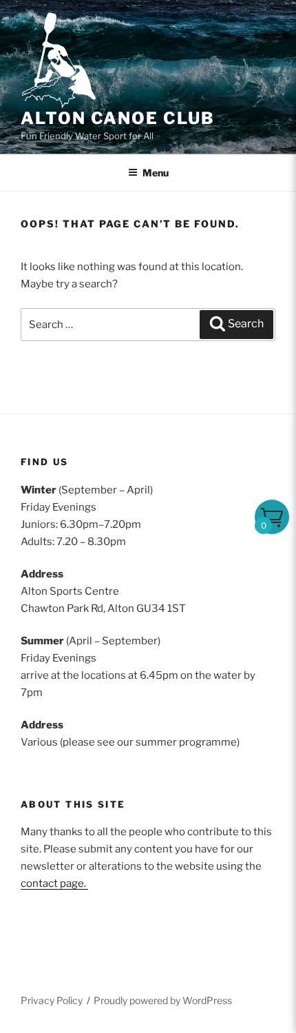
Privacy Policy (52, 1000)
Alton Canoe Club (118, 118)
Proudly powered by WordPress (163, 1000)
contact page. (54, 883)
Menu (155, 172)
